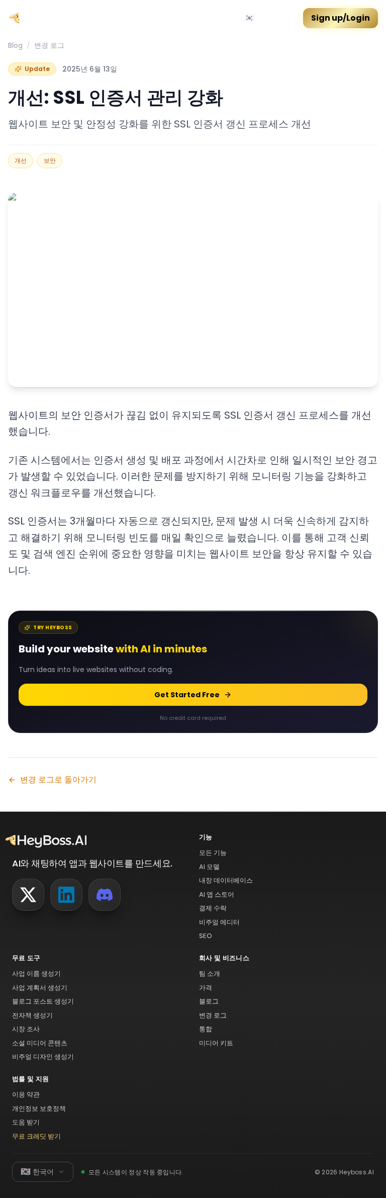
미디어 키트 (216, 1043)
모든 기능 (213, 852)
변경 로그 (49, 45)
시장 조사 (26, 1029)
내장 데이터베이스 (226, 880)
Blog (15, 45)
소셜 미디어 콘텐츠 (39, 1043)
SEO (205, 936)
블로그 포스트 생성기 (43, 1001)
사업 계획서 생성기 (39, 987)
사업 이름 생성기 (36, 973)
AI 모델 (209, 867)
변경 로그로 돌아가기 (58, 779)
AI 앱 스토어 (216, 894)
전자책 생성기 (32, 1015)
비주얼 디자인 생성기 (43, 1056)
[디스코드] (104, 895)
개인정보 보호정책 (39, 1108)
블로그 (209, 1001)
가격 (146, 18)
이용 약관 (26, 1094)
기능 (168, 18)
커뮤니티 (117, 18)
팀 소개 (209, 973)
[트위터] (28, 895)
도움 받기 (26, 1122)
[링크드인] (66, 895)
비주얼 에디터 (219, 922)
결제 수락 (213, 908)
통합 (205, 1029)
